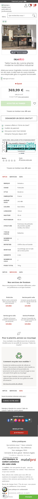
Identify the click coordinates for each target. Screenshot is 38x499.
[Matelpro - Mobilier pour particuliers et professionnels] (8, 8)
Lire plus (9, 306)
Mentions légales (29, 453)
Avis (21, 177)
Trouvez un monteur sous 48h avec (19, 111)
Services (13, 177)
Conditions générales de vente (19, 455)
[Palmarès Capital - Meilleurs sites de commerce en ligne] (19, 146)
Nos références (26, 448)
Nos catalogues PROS (19, 450)
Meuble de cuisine (15, 408)
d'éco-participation (23, 97)
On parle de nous (14, 448)
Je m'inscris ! (19, 432)
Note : (4, 158)
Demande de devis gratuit (13, 453)
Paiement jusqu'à (19, 1)
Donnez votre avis (26, 160)
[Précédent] (3, 37)
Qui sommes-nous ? (13, 445)
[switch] (5, 496)
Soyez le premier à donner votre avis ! (14, 396)
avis (20, 158)
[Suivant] (34, 37)
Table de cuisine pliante (15, 410)
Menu (4, 17)
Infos (4, 177)
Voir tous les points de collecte (13, 384)
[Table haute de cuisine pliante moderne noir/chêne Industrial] (16, 53)
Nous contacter (26, 445)
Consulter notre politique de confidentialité (15, 489)
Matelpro (5, 408)
